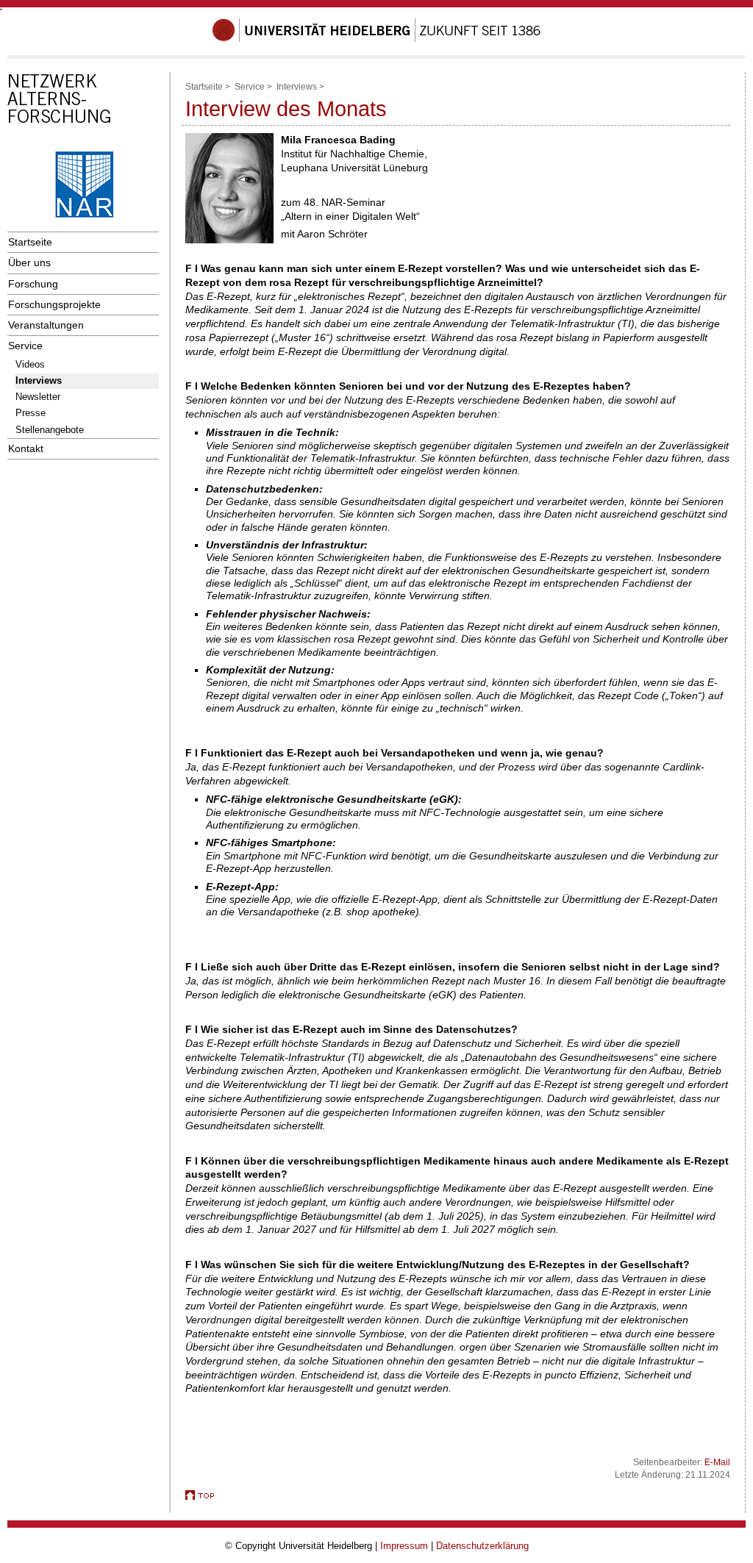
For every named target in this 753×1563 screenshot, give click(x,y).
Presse (30, 412)
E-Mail (717, 1462)
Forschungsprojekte (54, 304)
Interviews (38, 380)
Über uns (29, 262)
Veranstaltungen (46, 325)
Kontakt (25, 448)
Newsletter (37, 396)
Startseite (30, 242)
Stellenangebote (49, 429)
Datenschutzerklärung (482, 1545)
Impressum (404, 1545)
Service (25, 345)
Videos (30, 364)
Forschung (33, 284)
